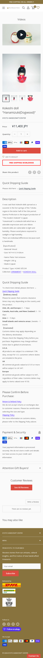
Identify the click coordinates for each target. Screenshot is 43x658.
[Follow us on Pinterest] (13, 624)
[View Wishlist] (38, 7)
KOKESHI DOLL (29, 271)
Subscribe (10, 573)
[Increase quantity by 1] (27, 134)
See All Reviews (21, 487)
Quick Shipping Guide (27, 188)
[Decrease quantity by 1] (14, 134)
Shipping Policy (8, 415)
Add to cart (21, 150)
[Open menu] (3, 8)
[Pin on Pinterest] (34, 172)
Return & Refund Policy (11, 401)
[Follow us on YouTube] (17, 624)
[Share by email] (39, 172)
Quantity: (6, 134)
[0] (33, 7)
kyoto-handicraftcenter (14, 118)
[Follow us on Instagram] (8, 624)
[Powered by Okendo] (8, 502)
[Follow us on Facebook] (4, 624)
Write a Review (33, 502)
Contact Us (34, 656)
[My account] (28, 7)
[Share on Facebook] (30, 172)
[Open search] (23, 7)
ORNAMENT (16, 271)
